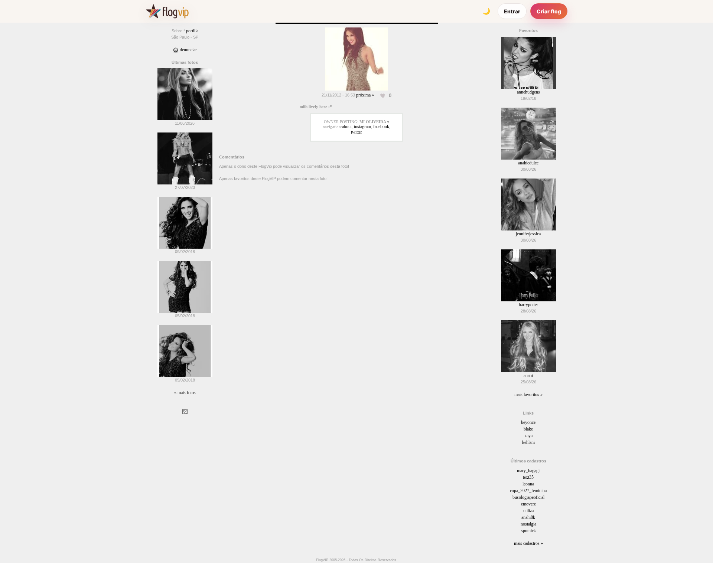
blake (528, 429)
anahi (528, 375)
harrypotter (528, 304)
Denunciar (188, 49)
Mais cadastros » (528, 543)
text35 (528, 477)
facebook (381, 126)
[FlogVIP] (167, 11)
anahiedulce (528, 163)
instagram (362, 126)
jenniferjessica (528, 233)
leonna (528, 484)
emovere (528, 504)
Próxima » (365, 95)
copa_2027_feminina (528, 490)
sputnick (528, 530)
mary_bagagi (528, 470)
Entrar (512, 11)
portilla (192, 30)
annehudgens (528, 92)
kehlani (528, 442)
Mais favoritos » (528, 394)
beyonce (528, 422)
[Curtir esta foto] (383, 95)
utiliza (528, 510)
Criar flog (549, 11)
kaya (528, 435)
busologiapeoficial (528, 497)
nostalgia (528, 524)
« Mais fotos (185, 392)
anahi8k (528, 517)
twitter (356, 132)
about (347, 126)
